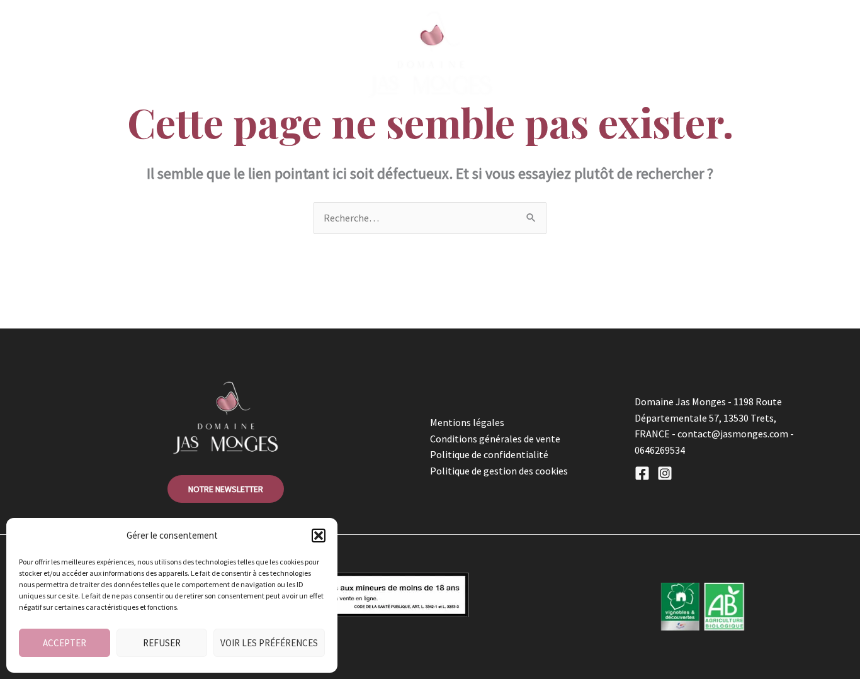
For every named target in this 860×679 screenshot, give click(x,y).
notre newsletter (225, 489)
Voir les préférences (269, 643)
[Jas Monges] (430, 53)
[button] (318, 535)
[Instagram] (664, 473)
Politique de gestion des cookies (499, 470)
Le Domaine (121, 54)
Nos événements (552, 54)
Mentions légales (467, 422)
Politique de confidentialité (489, 454)
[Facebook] (642, 473)
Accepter (64, 643)
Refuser (162, 643)
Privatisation (649, 54)
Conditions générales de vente (495, 438)
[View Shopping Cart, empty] (711, 54)
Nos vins (232, 54)
